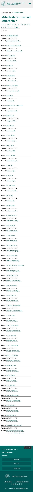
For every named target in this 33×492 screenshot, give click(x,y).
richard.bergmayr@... (13, 271)
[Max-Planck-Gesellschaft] (8, 476)
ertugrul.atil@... (11, 121)
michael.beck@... (11, 191)
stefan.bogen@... (11, 381)
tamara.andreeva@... (13, 91)
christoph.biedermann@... (14, 311)
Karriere (5, 456)
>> (23, 433)
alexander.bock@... (12, 371)
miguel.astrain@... (12, 111)
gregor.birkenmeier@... (13, 331)
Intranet (16, 463)
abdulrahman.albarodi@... (14, 51)
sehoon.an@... (11, 71)
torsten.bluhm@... (12, 341)
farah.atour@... (11, 131)
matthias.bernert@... (13, 291)
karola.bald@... (11, 151)
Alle (17, 27)
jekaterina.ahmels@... (13, 41)
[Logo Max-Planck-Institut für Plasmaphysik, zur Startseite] (13, 3)
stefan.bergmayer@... (13, 261)
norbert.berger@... (12, 241)
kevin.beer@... (10, 201)
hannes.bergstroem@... (13, 281)
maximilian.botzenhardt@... (15, 431)
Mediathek (16, 459)
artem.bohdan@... (12, 391)
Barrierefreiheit (17, 484)
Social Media (7, 452)
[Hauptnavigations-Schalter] (30, 4)
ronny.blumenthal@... (13, 351)
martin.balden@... (12, 161)
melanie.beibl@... (12, 211)
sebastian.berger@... (13, 251)
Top (29, 447)
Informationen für (9, 449)
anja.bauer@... (11, 181)
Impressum (8, 481)
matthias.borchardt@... (13, 401)
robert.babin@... (11, 141)
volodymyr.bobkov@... (13, 361)
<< (9, 433)
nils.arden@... (10, 101)
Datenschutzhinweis (22, 481)
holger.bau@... (11, 171)
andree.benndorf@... (12, 221)
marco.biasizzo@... (12, 301)
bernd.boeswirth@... (12, 411)
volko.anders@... (11, 81)
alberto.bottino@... (12, 421)
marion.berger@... (12, 231)
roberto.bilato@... (12, 321)
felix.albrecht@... (11, 61)
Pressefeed (16, 468)
